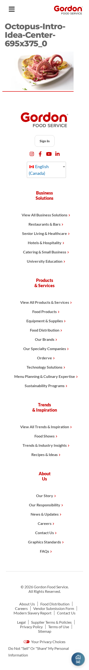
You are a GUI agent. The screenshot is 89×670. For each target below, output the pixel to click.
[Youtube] (48, 154)
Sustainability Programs (45, 385)
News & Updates (45, 514)
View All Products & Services (44, 302)
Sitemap (44, 631)
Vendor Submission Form (53, 608)
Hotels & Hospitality (44, 242)
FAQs (44, 551)
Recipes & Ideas (44, 454)
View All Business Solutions (44, 215)
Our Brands (44, 339)
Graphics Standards (44, 542)
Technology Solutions (44, 367)
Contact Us (44, 532)
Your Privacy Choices (48, 641)
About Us (27, 604)
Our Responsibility (44, 505)
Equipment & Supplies (44, 320)
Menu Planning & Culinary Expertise (44, 376)
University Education (44, 261)
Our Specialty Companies (44, 348)
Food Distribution (44, 330)
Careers (45, 523)
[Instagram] (31, 154)
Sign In (45, 141)
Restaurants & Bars (44, 224)
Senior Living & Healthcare (44, 233)
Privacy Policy (31, 626)
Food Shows (44, 436)
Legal (21, 622)
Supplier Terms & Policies (51, 622)
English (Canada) (39, 170)
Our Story (44, 495)
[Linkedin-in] (57, 154)
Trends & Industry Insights (45, 445)
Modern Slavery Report (33, 613)
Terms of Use (58, 626)
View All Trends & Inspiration (44, 426)
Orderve (44, 358)
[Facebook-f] (40, 154)
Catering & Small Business (44, 252)
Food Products (44, 311)
